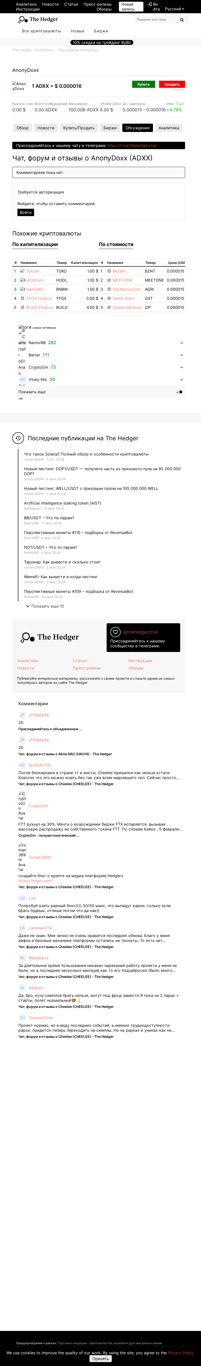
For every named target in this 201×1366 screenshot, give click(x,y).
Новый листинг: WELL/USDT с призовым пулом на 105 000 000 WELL (91, 488)
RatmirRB (31, 523)
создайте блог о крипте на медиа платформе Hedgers (70, 875)
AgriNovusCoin (127, 289)
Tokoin (32, 271)
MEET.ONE (123, 280)
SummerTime (41, 1017)
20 (20, 722)
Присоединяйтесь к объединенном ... (50, 729)
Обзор (23, 127)
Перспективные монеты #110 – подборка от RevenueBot (78, 532)
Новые (77, 30)
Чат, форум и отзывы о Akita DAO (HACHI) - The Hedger (65, 754)
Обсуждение (138, 127)
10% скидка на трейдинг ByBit (102, 42)
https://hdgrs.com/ (35, 880)
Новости (50, 4)
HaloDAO (34, 289)
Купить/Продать (79, 127)
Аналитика (26, 4)
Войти (153, 7)
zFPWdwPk (39, 715)
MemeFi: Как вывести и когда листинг (61, 576)
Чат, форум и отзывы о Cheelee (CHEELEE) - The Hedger (66, 784)
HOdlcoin (34, 280)
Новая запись (128, 7)
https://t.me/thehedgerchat (132, 145)
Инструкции (28, 9)
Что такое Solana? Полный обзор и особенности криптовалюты (86, 454)
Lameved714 (40, 927)
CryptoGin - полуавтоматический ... (48, 835)
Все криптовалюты (41, 30)
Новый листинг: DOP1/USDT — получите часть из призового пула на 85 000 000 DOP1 (102, 471)
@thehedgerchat (140, 632)
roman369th (34, 459)
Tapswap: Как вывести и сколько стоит (62, 561)
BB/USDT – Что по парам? (49, 517)
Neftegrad (32, 508)
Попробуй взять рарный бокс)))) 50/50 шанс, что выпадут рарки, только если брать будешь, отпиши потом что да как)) (94, 908)
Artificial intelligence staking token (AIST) (62, 503)
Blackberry (39, 957)
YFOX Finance (39, 298)
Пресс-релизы (98, 4)
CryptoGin (38, 805)
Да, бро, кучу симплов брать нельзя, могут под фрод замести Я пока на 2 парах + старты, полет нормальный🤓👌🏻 (98, 998)
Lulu (32, 898)
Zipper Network (127, 307)
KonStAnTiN (39, 765)
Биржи (101, 30)
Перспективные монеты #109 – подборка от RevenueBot (78, 591)
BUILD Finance (39, 307)
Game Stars (123, 298)
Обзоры (104, 9)
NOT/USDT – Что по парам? (51, 547)
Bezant (119, 271)
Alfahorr (36, 987)
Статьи (71, 4)
